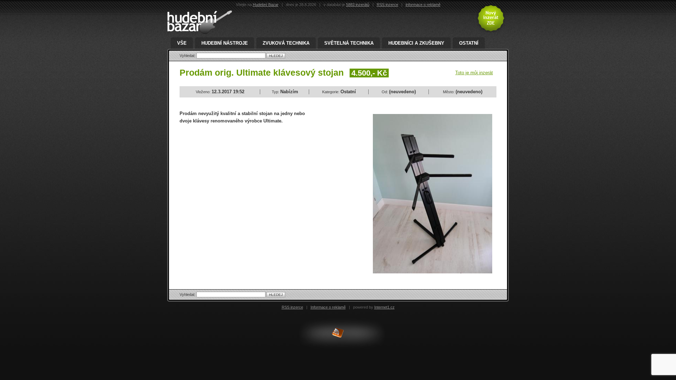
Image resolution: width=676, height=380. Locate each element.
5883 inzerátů (357, 4)
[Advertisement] (239, 181)
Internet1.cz (384, 307)
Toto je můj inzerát (474, 72)
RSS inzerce (387, 4)
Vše (182, 43)
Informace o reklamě (328, 307)
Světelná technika (349, 43)
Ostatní (468, 43)
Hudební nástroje (224, 43)
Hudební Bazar (265, 4)
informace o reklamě (423, 4)
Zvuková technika (286, 43)
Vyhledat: (188, 55)
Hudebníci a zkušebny (416, 43)
